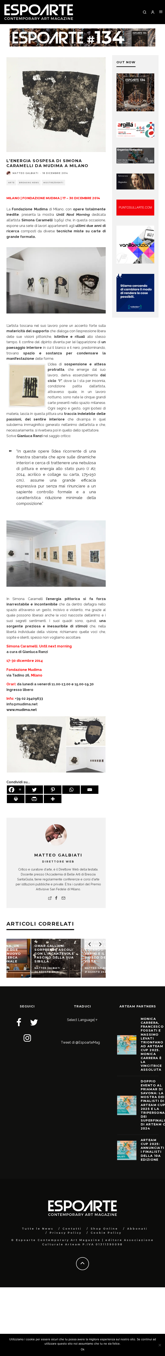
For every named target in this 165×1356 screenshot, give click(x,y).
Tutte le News (37, 1228)
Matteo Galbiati (25, 173)
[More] (52, 799)
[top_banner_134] (82, 31)
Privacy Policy (66, 1232)
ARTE (11, 183)
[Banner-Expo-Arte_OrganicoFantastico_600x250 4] (135, 162)
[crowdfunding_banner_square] (135, 311)
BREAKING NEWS (29, 183)
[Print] (15, 799)
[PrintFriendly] (34, 799)
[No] (159, 1345)
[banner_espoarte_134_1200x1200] (135, 110)
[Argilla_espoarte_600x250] (135, 136)
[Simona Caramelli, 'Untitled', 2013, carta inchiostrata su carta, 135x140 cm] (36, 744)
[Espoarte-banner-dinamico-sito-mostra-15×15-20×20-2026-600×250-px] (135, 214)
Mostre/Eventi (53, 183)
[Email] (89, 789)
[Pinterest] (52, 789)
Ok (82, 1349)
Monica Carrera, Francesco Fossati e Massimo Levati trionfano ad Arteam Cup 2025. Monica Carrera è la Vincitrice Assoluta (152, 1044)
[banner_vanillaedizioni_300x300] (135, 262)
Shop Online (104, 1228)
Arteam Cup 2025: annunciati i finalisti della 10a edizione (152, 1150)
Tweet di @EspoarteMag (80, 1042)
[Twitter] (34, 789)
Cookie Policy (106, 1232)
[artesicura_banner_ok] (135, 188)
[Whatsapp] (71, 789)
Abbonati (137, 1228)
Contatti (72, 1228)
